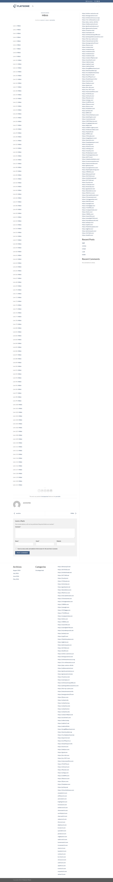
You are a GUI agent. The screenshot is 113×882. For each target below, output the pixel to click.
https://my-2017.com (64, 758)
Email (38, 541)
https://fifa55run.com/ (88, 193)
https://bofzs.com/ (87, 212)
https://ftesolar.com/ (88, 98)
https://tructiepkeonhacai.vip (66, 735)
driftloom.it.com (62, 796)
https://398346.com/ (88, 172)
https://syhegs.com (63, 772)
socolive (18, 513)
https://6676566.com (64, 569)
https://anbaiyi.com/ (88, 222)
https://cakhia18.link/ (88, 66)
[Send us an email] (99, 1)
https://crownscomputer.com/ (90, 161)
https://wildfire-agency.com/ (90, 127)
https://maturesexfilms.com (65, 761)
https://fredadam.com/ (88, 108)
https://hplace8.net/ (87, 131)
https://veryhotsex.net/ (88, 119)
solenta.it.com (62, 862)
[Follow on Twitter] (97, 1)
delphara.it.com (62, 825)
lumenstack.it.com (63, 842)
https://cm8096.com (63, 775)
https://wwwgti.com (63, 607)
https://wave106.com (64, 624)
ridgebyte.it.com (62, 836)
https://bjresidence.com (64, 590)
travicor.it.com (62, 868)
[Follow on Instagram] (95, 1)
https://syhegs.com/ (87, 100)
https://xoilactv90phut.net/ (90, 58)
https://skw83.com (63, 651)
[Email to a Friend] (45, 490)
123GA (84, 246)
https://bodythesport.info (65, 743)
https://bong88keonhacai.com (66, 729)
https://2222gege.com (64, 610)
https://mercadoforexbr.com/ (90, 195)
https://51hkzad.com (64, 581)
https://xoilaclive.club (64, 706)
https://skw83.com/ (87, 235)
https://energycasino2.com (65, 656)
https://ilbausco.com (63, 778)
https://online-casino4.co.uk (66, 653)
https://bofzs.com (63, 619)
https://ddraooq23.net (64, 566)
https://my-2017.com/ (88, 89)
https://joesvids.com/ (88, 140)
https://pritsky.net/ (87, 110)
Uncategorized (45, 12)
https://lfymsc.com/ (87, 45)
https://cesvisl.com (63, 746)
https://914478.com (63, 764)
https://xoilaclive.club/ (88, 51)
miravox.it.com (62, 859)
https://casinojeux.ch (64, 680)
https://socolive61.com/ (89, 60)
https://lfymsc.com (63, 697)
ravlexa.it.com (62, 854)
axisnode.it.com (62, 799)
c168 (83, 251)
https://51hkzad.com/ (88, 184)
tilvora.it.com (61, 822)
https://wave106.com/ (88, 216)
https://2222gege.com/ (88, 205)
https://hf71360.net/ (88, 180)
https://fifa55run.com (64, 592)
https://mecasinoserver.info (65, 691)
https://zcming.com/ (87, 144)
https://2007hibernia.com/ (89, 121)
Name (17, 541)
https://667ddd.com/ (88, 233)
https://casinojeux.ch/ (88, 32)
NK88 (83, 254)
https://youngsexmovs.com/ (90, 167)
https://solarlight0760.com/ (90, 218)
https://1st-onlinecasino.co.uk (66, 662)
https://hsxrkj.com (63, 578)
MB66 (19, 26)
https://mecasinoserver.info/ (90, 41)
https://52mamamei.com (65, 598)
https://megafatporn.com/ (89, 138)
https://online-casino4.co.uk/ (90, 13)
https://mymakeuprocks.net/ (90, 220)
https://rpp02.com (63, 636)
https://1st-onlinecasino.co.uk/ (91, 20)
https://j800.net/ (87, 112)
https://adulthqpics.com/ (89, 117)
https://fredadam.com (64, 784)
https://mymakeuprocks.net (65, 630)
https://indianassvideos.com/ (90, 129)
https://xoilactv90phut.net (65, 714)
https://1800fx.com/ (88, 214)
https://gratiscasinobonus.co (66, 671)
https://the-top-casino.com (65, 688)
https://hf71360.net (63, 575)
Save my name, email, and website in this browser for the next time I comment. (38, 548)
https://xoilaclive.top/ (88, 49)
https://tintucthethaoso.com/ (90, 115)
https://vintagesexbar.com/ (89, 199)
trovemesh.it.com (63, 845)
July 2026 (16, 573)
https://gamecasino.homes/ (90, 28)
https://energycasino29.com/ (90, 43)
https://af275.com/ (87, 157)
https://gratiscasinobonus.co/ (90, 26)
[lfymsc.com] (21, 6)
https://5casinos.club (64, 677)
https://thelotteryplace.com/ (90, 226)
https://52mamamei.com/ (89, 197)
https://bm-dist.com (63, 755)
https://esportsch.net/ (88, 74)
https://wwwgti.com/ (88, 203)
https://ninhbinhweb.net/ (89, 178)
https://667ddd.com (63, 648)
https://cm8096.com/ (88, 102)
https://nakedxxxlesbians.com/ (91, 159)
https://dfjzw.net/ (87, 125)
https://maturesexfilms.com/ (90, 91)
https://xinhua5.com (63, 767)
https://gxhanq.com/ (88, 165)
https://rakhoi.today (63, 720)
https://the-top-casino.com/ (90, 39)
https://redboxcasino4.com (65, 668)
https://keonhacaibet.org (65, 732)
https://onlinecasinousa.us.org (66, 659)
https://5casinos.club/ (88, 30)
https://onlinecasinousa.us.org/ (91, 17)
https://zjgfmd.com (63, 642)
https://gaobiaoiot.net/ (88, 188)
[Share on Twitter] (42, 490)
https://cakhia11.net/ (88, 64)
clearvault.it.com (62, 816)
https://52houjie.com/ (88, 136)
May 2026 (16, 579)
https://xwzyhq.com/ (88, 150)
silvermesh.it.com (63, 810)
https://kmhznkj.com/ (88, 186)
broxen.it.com (62, 828)
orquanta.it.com (62, 871)
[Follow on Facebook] (94, 1)
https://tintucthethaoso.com (66, 790)
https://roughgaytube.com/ (89, 123)
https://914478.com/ (88, 93)
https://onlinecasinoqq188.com (67, 682)
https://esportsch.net (64, 738)
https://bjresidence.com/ (89, 191)
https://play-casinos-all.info (65, 665)
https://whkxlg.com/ (88, 148)
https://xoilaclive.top (64, 703)
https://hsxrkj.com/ (87, 182)
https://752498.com (63, 613)
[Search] (32, 6)
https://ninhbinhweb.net (65, 572)
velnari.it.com (61, 874)
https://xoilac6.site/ (87, 47)
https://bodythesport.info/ (89, 79)
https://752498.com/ (88, 207)
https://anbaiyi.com (63, 633)
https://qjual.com (62, 752)
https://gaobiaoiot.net (64, 587)
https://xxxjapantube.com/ (89, 210)
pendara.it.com (62, 833)
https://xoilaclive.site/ (88, 55)
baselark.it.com (62, 851)
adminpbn (52, 20)
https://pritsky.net (63, 787)
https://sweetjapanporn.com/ (90, 142)
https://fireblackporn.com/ (89, 153)
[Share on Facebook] (39, 490)
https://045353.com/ (88, 201)
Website (59, 541)
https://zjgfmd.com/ (87, 229)
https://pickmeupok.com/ (89, 231)
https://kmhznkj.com (63, 584)
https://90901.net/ (87, 134)
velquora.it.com (62, 819)
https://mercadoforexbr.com (66, 595)
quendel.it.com (62, 830)
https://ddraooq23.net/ (88, 174)
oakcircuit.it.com (62, 839)
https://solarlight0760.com (65, 627)
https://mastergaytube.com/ (90, 155)
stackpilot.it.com (62, 793)
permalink (58, 496)
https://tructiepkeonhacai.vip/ (90, 72)
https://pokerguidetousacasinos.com (68, 685)
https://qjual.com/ (87, 85)
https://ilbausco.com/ (88, 104)
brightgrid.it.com (62, 801)
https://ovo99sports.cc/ (88, 77)
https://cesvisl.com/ (87, 81)
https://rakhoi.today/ (88, 62)
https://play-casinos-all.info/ (90, 22)
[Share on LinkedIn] (51, 490)
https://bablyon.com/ (88, 83)
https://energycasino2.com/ (90, 15)
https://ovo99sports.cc (64, 741)
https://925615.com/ (88, 146)
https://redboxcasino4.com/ (90, 24)
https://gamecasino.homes (65, 674)
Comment (18, 526)
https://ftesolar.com (63, 769)
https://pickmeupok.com (65, 645)
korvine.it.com (62, 857)
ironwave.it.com (62, 804)
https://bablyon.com (63, 749)
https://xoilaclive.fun (63, 709)
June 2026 (16, 576)
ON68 (84, 249)
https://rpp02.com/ (87, 224)
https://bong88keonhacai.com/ (91, 68)
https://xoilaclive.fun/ (88, 53)
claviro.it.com (61, 848)
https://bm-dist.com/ (88, 87)
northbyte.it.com (62, 813)
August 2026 (16, 570)
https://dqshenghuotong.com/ (90, 169)
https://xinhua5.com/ (88, 96)
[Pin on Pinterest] (48, 490)
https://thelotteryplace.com (65, 639)
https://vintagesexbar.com (65, 601)
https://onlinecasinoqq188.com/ (91, 34)
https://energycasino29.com (66, 694)
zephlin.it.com (62, 865)
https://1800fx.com (63, 604)
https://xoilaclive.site (64, 711)
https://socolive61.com (64, 717)
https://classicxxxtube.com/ (90, 163)
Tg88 (83, 243)
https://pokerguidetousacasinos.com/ (92, 36)
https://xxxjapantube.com (65, 616)
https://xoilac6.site (63, 700)
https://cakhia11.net (63, 723)
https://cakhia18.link (63, 726)
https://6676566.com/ (88, 176)
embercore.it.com (63, 807)
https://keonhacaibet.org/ (89, 70)
